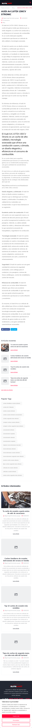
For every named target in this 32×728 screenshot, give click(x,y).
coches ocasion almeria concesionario (12, 414)
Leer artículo (14, 350)
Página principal (5, 8)
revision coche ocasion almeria (10, 460)
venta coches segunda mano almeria (12, 475)
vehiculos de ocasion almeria (10, 467)
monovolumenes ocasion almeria (11, 452)
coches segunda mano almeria (11, 418)
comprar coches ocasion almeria (11, 422)
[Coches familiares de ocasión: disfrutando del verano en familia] (5, 359)
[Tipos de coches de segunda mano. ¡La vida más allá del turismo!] (5, 381)
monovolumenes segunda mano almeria (13, 456)
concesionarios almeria (9, 437)
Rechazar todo (16, 724)
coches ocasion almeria (9, 411)
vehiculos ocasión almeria (9, 471)
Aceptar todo (16, 716)
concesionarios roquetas (9, 441)
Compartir (6, 329)
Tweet (14, 329)
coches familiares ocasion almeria (11, 403)
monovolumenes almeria (9, 449)
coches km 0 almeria (8, 407)
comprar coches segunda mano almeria (13, 426)
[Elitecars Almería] (6, 2)
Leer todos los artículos (7, 390)
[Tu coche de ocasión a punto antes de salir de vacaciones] (5, 348)
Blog (13, 8)
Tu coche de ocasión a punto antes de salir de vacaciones (19, 345)
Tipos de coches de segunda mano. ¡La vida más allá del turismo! (19, 380)
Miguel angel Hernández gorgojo (11, 18)
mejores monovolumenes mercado (12, 445)
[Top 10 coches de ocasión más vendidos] (5, 370)
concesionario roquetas (9, 433)
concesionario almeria (8, 430)
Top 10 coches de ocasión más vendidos (19, 368)
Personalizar (16, 720)
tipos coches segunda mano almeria (12, 464)
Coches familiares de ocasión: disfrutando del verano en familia (20, 356)
